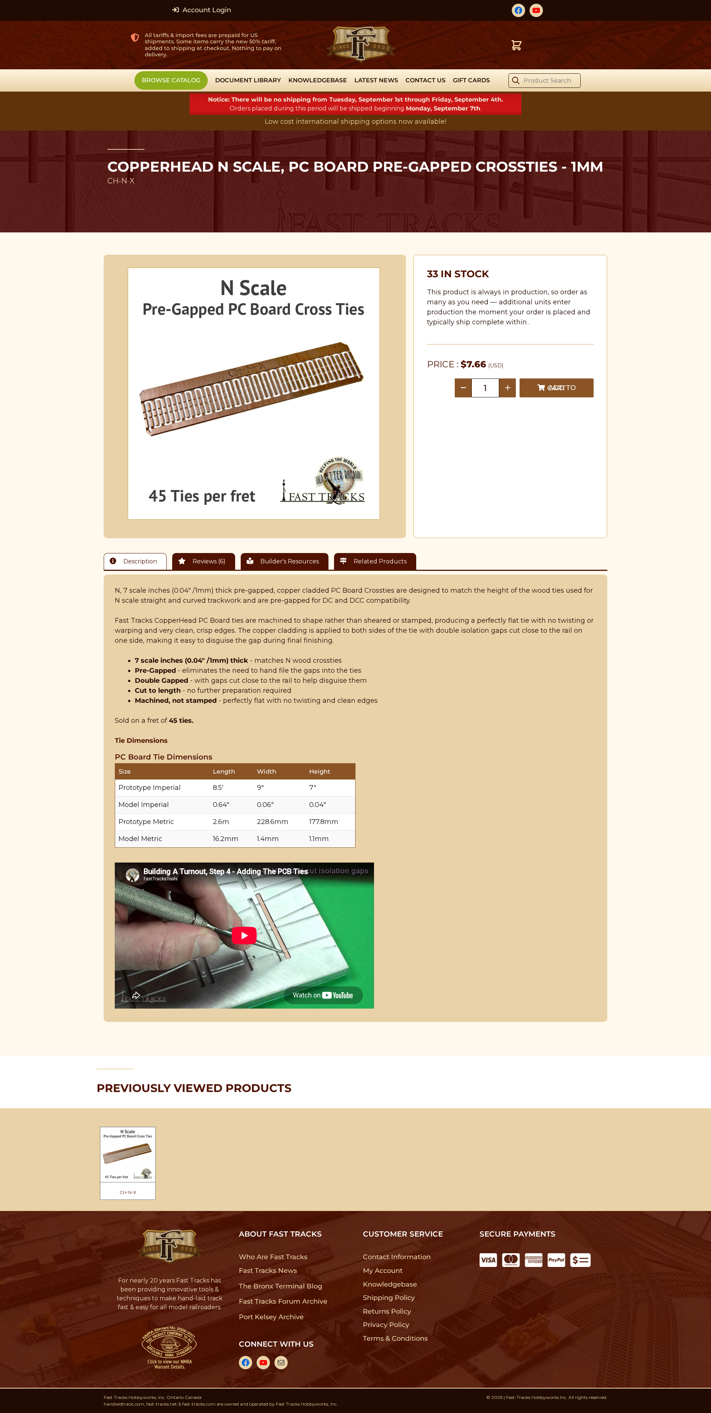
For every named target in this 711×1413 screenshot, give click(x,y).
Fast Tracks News (268, 1271)
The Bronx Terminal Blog (280, 1286)
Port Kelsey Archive (271, 1317)
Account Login (206, 10)
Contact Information (396, 1257)
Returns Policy (387, 1311)
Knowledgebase (390, 1284)
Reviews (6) (208, 561)
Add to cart (561, 388)
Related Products (379, 561)
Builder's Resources (289, 561)
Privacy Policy (386, 1325)
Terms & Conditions (395, 1338)
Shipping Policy (389, 1298)
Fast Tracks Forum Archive (283, 1301)
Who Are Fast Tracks (273, 1257)
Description (139, 561)
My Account (383, 1271)
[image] (254, 394)
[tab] (137, 561)
